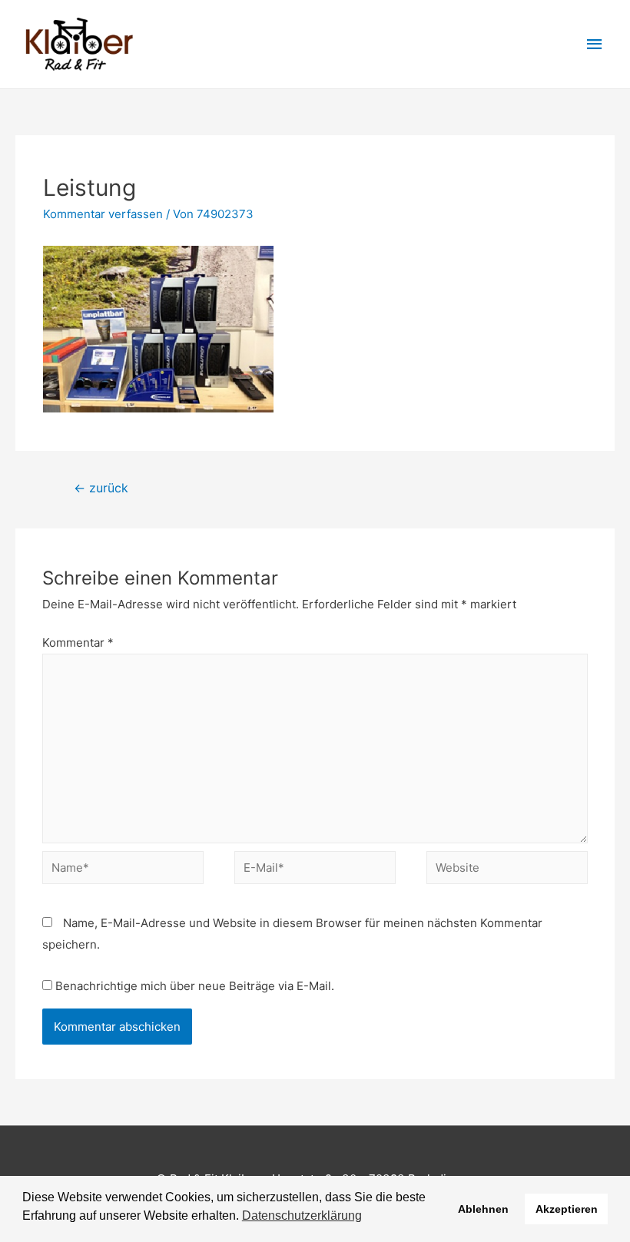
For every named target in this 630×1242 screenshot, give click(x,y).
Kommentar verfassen (103, 214)
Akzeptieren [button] (567, 1209)
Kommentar (78, 642)
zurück (101, 488)
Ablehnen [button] (483, 1209)
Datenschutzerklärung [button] (302, 1215)
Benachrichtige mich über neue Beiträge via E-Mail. (194, 986)
